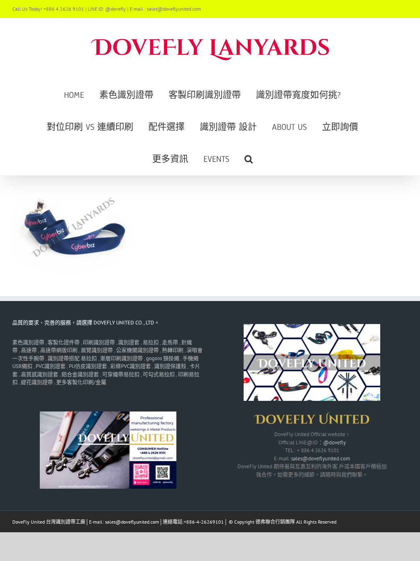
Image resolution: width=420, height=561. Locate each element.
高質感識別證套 (39, 374)
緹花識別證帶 (37, 382)
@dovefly (334, 442)
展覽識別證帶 (97, 350)
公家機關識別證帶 (137, 350)
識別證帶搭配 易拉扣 (72, 358)
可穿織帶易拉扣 (120, 374)
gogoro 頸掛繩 (162, 358)
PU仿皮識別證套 (88, 366)
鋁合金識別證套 (80, 374)
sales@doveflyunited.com (320, 458)
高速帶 (29, 350)
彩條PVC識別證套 (130, 366)
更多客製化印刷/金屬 (81, 382)
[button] (248, 159)
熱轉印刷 (172, 350)
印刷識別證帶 (99, 342)
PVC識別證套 (51, 366)
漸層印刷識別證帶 (121, 358)
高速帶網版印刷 (59, 350)
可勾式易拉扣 (159, 374)
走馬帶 (170, 342)
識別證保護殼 (170, 366)
